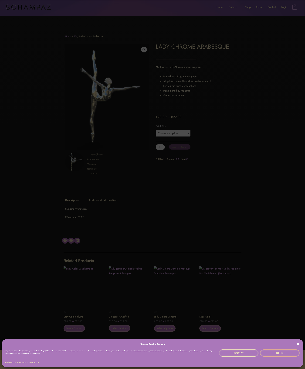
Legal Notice (34, 362)
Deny (280, 353)
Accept (239, 353)
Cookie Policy (10, 362)
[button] (298, 344)
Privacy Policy (22, 362)
